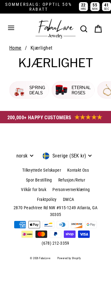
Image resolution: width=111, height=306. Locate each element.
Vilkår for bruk (33, 189)
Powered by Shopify (69, 258)
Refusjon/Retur (71, 179)
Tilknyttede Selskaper (41, 170)
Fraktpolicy (47, 199)
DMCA (68, 199)
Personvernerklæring (71, 189)
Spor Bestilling (39, 179)
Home (15, 48)
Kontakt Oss (78, 170)
